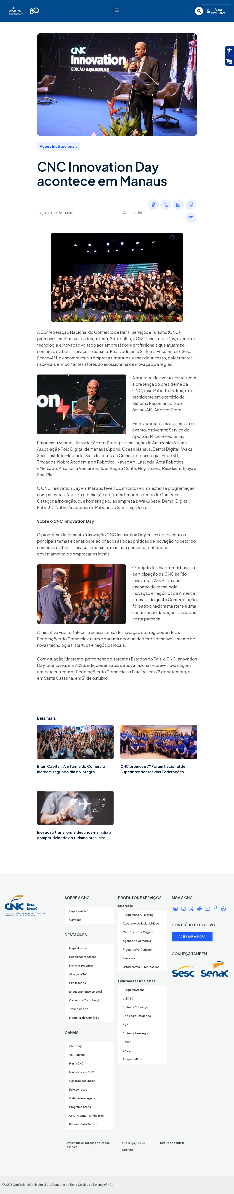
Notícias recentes (81, 965)
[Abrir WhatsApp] (222, 1182)
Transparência (78, 1009)
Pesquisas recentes (82, 957)
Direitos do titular (172, 1143)
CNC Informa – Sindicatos (86, 1115)
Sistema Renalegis (135, 1033)
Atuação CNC (78, 974)
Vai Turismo (77, 1055)
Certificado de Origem (138, 932)
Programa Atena (80, 1107)
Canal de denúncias (82, 1081)
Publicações (77, 983)
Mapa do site (78, 948)
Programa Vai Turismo (137, 949)
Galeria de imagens (82, 1098)
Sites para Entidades (137, 1016)
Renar (126, 1042)
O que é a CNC (78, 911)
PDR (125, 1024)
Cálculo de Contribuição (85, 1000)
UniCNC (128, 998)
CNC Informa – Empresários (141, 967)
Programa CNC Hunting (138, 914)
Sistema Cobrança (135, 1007)
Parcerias (129, 958)
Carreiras (75, 920)
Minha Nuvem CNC (81, 1072)
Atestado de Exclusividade (141, 923)
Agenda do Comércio (137, 941)
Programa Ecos (133, 1059)
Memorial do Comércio (84, 1017)
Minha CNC (76, 1063)
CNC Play (75, 1046)
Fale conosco (78, 1089)
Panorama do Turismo (83, 1124)
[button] (117, 9)
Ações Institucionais (58, 146)
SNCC (127, 1050)
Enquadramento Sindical (85, 991)
